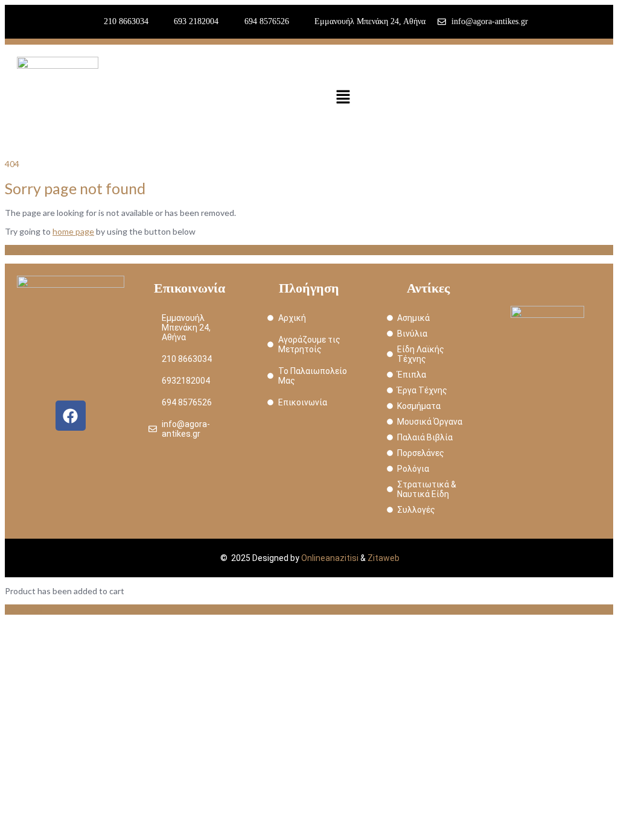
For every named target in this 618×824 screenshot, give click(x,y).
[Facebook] (71, 416)
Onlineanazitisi (329, 558)
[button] (343, 97)
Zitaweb (384, 558)
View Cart (24, 609)
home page (73, 231)
